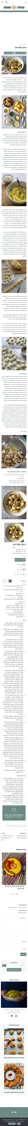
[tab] (17, 894)
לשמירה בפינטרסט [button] (18, 574)
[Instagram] (15, 1112)
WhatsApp (20, 564)
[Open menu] (2, 2)
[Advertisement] (14, 27)
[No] (26, 1122)
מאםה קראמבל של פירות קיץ (17, 482)
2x (7, 581)
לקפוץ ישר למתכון (20, 53)
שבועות (8, 825)
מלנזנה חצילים (20, 478)
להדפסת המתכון (8, 53)
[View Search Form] (6, 2)
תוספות (20, 44)
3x (4, 581)
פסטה (18, 825)
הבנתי (19, 1123)
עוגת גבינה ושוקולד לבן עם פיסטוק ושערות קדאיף (7, 837)
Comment (22, 918)
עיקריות (24, 44)
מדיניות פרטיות (12, 1123)
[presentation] (14, 869)
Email (24, 949)
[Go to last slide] (23, 873)
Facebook (20, 569)
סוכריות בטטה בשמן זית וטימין (16, 480)
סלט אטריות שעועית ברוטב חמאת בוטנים (22, 836)
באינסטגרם (8, 817)
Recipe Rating (22, 910)
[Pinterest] (12, 1112)
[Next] (4, 873)
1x (10, 581)
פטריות (24, 825)
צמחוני (13, 825)
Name (24, 941)
